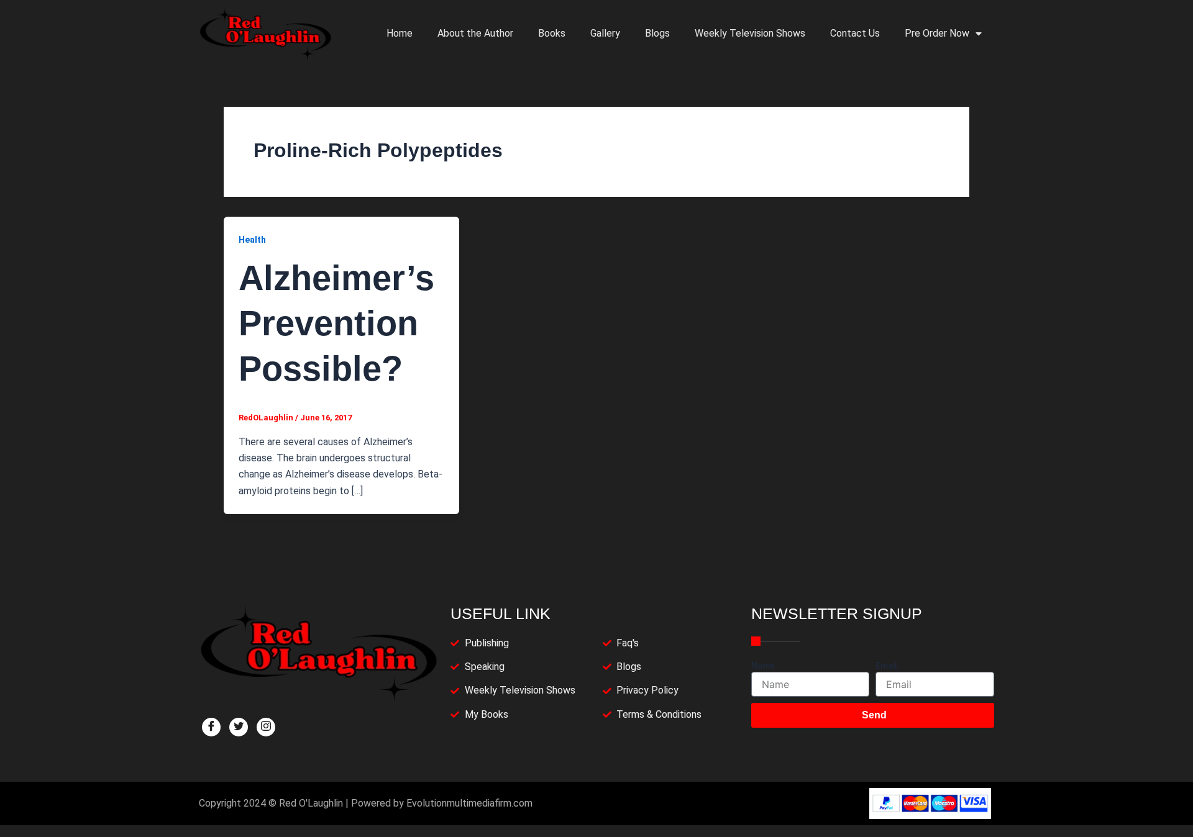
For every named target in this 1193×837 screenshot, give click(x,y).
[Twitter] (238, 727)
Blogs (657, 33)
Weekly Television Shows (750, 33)
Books (551, 33)
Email (886, 666)
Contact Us (855, 33)
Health (252, 240)
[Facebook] (211, 727)
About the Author (475, 33)
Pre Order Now (937, 33)
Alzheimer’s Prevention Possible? (336, 323)
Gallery (605, 33)
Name (763, 666)
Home (399, 33)
